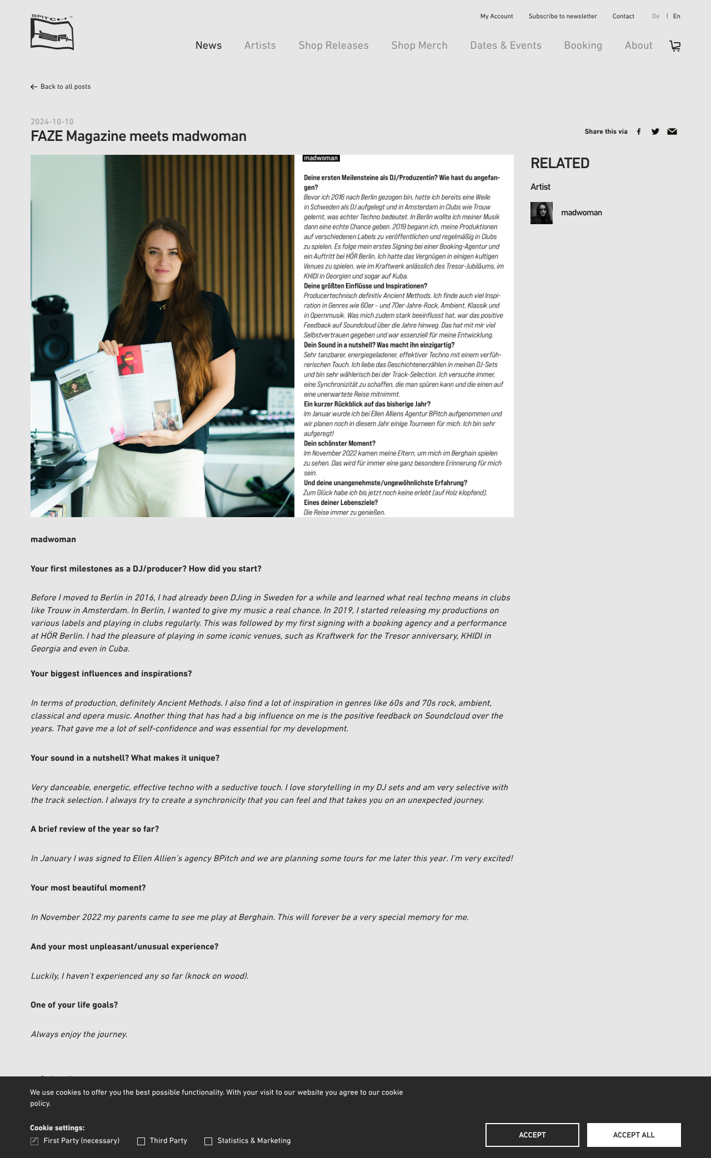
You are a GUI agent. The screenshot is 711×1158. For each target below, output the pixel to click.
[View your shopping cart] (669, 49)
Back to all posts (66, 87)
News (209, 46)
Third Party (168, 1141)
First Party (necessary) (81, 1141)
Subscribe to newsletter (563, 17)
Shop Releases (333, 46)
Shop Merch (419, 46)
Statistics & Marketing (254, 1141)
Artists (260, 46)
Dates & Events (506, 46)
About (639, 46)
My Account (496, 17)
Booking (583, 46)
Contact (623, 17)
